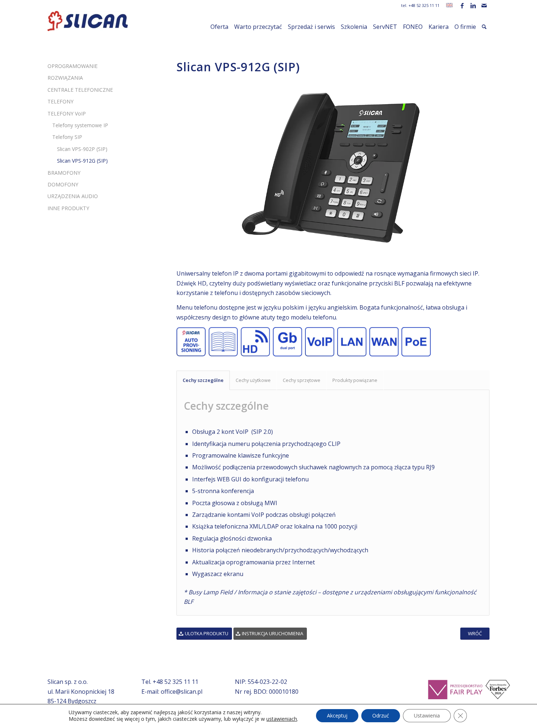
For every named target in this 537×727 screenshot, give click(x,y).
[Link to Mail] (484, 5)
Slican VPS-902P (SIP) (82, 148)
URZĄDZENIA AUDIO (72, 196)
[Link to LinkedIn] (473, 5)
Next (473, 167)
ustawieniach (281, 719)
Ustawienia (427, 715)
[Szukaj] (484, 26)
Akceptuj (337, 715)
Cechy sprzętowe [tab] (301, 380)
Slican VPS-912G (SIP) (82, 160)
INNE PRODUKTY (68, 208)
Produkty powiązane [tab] (354, 380)
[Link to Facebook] (462, 5)
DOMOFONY (62, 184)
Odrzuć (380, 715)
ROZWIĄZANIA (65, 77)
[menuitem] (219, 26)
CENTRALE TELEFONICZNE (80, 89)
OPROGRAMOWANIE (72, 66)
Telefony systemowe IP (80, 125)
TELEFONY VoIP (66, 113)
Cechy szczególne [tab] (203, 380)
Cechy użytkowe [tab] (253, 380)
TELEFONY (60, 101)
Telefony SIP (67, 136)
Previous (193, 167)
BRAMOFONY (63, 172)
